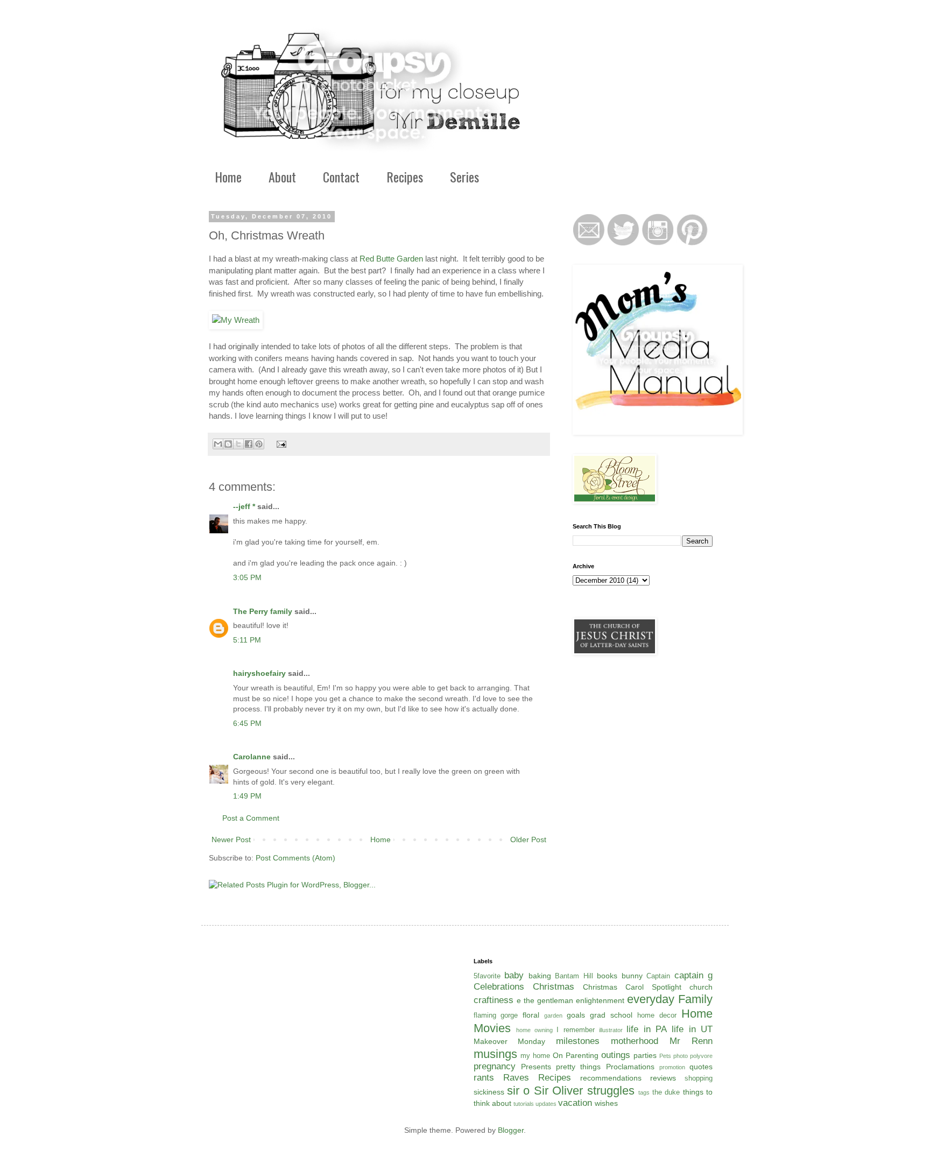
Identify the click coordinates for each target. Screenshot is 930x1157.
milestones (578, 1041)
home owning (534, 1030)
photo (680, 1056)
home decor (657, 1015)
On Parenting (575, 1055)
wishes (606, 1103)
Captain (658, 976)
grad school (611, 1015)
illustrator (611, 1030)
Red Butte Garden (391, 258)
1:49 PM (247, 796)
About (282, 176)
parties (645, 1055)
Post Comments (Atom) (295, 857)
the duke (666, 1092)
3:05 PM (247, 577)
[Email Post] (279, 444)
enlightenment (600, 1000)
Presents (536, 1066)
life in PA (646, 1029)
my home (535, 1056)
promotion (672, 1067)
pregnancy (495, 1066)
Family (695, 999)
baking (540, 975)
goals (576, 1015)
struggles (611, 1090)
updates (546, 1103)
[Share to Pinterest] (258, 444)
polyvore (701, 1056)
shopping (699, 1078)
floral (531, 1015)
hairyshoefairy (259, 673)
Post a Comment (250, 818)
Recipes (404, 176)
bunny (632, 975)
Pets (665, 1056)
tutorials (523, 1103)
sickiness (489, 1092)
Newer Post (231, 839)
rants (484, 1078)
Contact (341, 176)
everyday (650, 999)
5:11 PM (247, 640)
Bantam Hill (574, 976)
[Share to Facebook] (248, 444)
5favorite (487, 976)
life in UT (692, 1029)
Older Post (528, 839)
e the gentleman (545, 1000)
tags (644, 1092)
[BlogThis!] (228, 444)
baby (514, 975)
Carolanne (252, 756)
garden (553, 1015)
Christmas (553, 987)
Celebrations (499, 987)
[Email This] (218, 444)
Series (464, 176)
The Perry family (262, 611)
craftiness (493, 1000)
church (701, 987)
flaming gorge (496, 1015)
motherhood (634, 1041)
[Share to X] (238, 444)
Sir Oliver (558, 1090)
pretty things (578, 1066)
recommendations (611, 1078)
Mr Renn (691, 1041)
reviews (663, 1078)
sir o (518, 1090)
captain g (693, 975)
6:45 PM (247, 723)
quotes (701, 1066)
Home (228, 176)
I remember (575, 1030)
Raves (516, 1078)
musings (495, 1054)
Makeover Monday (510, 1041)
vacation (575, 1103)
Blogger (511, 1130)
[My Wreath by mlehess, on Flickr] (236, 319)
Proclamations (630, 1066)
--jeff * (244, 506)
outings (615, 1055)
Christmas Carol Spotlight (632, 987)
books (607, 975)
